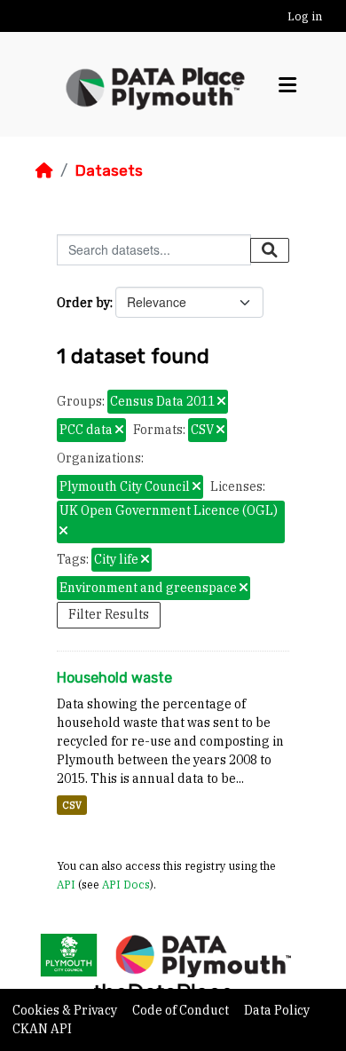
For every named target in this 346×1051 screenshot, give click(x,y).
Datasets (109, 170)
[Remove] (221, 402)
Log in (304, 16)
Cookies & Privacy (66, 1010)
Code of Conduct (182, 1010)
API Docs (126, 884)
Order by (83, 303)
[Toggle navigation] (287, 84)
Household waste (114, 677)
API (66, 884)
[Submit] (269, 250)
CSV (72, 805)
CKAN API (42, 1029)
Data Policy (277, 1010)
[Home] (44, 170)
